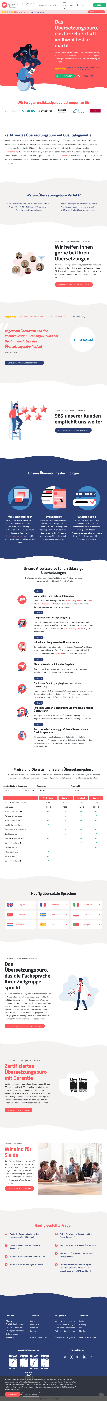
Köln (81, 1327)
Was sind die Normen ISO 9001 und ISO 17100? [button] (28, 1256)
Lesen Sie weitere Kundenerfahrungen (24, 363)
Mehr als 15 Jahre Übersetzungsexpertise (79, 210)
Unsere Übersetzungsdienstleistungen (24, 1026)
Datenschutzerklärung (14, 1327)
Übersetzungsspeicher (14, 536)
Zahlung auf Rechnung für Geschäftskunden (79, 207)
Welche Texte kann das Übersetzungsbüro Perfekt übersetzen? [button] (76, 1235)
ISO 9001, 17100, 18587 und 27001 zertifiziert (29, 207)
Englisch (33, 1321)
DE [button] (83, 5)
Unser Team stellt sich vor (19, 1189)
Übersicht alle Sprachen (39, 1337)
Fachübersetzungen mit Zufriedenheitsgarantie (79, 203)
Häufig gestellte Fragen (15, 1330)
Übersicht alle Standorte (88, 1337)
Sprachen (33, 3)
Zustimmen (12, 1394)
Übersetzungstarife (45, 5)
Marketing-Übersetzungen (65, 1324)
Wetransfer (46, 603)
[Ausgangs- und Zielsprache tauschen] (19, 790)
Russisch (33, 1331)
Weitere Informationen (12, 1389)
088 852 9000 (87, 76)
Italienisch (34, 1327)
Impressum (10, 1337)
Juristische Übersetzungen (65, 1321)
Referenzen (57, 5)
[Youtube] (84, 1357)
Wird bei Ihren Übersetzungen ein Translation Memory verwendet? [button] (77, 1255)
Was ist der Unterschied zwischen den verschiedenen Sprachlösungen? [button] (24, 1235)
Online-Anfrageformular (74, 600)
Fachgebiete (60, 1315)
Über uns (64, 3)
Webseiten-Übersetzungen (65, 1331)
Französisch (34, 1324)
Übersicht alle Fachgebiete (65, 1337)
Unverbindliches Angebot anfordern (73, 285)
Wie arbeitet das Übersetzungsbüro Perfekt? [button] (26, 1264)
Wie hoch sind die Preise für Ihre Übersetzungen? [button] (78, 1245)
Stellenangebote (12, 1334)
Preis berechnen (97, 12)
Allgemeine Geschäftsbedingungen (14, 1322)
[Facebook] (71, 1357)
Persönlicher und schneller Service (29, 210)
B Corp (45, 1093)
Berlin (81, 1321)
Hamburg (82, 1324)
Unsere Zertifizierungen (18, 1110)
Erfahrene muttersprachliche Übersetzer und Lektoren (28, 203)
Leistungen (25, 3)
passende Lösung (11, 151)
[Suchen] (78, 5)
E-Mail (89, 600)
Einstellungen (31, 1394)
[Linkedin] (78, 1357)
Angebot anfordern (64, 76)
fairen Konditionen (62, 155)
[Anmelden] (89, 5)
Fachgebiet (59, 653)
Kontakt (71, 5)
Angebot (100, 5)
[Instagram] (91, 1357)
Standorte (83, 1315)
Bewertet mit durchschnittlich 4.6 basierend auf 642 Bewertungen (84, 68)
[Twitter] (64, 1357)
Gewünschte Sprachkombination (15, 786)
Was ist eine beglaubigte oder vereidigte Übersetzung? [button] (25, 1247)
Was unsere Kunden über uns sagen (73, 430)
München (82, 1331)
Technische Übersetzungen (65, 1327)
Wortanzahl (75, 786)
